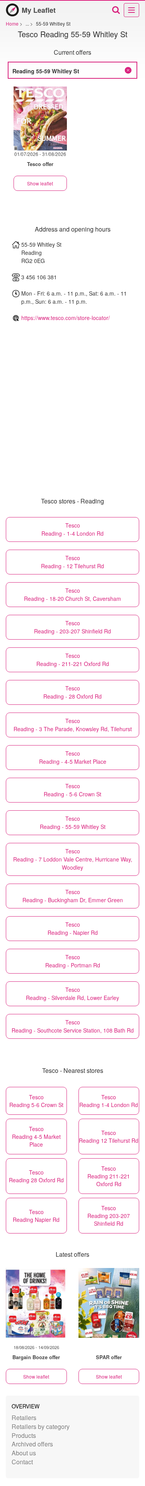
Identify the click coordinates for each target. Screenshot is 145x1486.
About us (24, 1452)
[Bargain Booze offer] (36, 1303)
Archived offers (32, 1443)
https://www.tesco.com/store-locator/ (65, 318)
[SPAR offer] (109, 1303)
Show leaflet (40, 183)
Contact (22, 1461)
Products (24, 1435)
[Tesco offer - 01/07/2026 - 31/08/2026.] (40, 118)
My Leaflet (39, 10)
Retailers (24, 1417)
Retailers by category (41, 1426)
